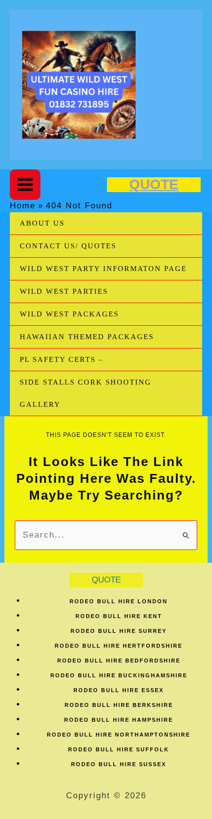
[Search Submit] (186, 534)
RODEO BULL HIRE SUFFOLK (118, 749)
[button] (154, 185)
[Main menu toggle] (25, 184)
